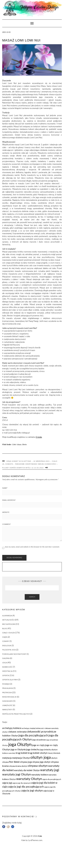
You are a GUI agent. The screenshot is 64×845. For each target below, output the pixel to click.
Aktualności (8, 620)
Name (4, 488)
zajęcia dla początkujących (51, 779)
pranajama (7, 688)
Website (5, 512)
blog (4, 628)
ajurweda (7, 616)
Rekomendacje (9, 697)
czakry (5, 641)
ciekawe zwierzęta (17, 732)
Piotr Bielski (14, 762)
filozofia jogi (9, 650)
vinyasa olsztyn (38, 765)
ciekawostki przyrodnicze (41, 731)
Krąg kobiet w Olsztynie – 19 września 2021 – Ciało (32, 461)
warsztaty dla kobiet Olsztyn (27, 770)
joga (4, 663)
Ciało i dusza (16, 444)
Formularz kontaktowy (14, 654)
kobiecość (7, 667)
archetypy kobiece (11, 728)
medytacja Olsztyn (21, 758)
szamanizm (7, 701)
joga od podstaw (39, 740)
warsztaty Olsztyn (29, 779)
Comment (6, 524)
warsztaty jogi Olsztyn (16, 774)
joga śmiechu (33, 749)
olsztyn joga (41, 757)
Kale (40, 836)
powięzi (6, 684)
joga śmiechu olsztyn (48, 750)
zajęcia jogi (7, 783)
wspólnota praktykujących (16, 714)
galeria (6, 658)
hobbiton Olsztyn (10, 736)
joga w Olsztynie (18, 750)
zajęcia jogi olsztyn (32, 790)
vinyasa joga (26, 762)
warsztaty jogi (49, 770)
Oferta (24, 444)
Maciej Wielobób (54, 753)
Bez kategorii (8, 624)
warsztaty (7, 710)
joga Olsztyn (20, 744)
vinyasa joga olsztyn (41, 762)
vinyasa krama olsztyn (18, 766)
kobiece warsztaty (8, 753)
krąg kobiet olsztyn (37, 753)
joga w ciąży (38, 745)
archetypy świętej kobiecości (33, 728)
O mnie (39, 437)
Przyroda (7, 692)
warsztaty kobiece (39, 775)
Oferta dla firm (10, 680)
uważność (7, 705)
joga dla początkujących (33, 735)
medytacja (7, 671)
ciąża (4, 637)
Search (32, 597)
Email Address (9, 500)
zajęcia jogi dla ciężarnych (21, 783)
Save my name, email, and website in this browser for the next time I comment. (32, 547)
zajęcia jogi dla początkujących (26, 786)
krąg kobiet (21, 753)
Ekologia (6, 645)
